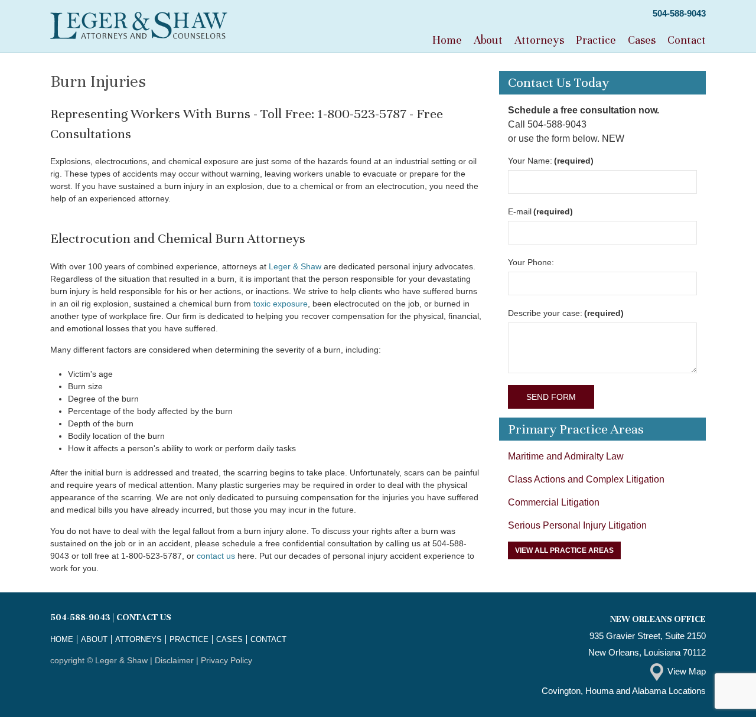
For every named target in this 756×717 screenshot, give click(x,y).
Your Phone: (531, 262)
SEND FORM (551, 397)
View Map (686, 671)
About (488, 40)
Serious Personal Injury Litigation (577, 525)
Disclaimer (174, 660)
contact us (216, 555)
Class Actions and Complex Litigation (586, 479)
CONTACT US (143, 617)
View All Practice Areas (564, 550)
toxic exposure (280, 303)
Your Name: (551, 160)
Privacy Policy (226, 660)
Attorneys (539, 40)
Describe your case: (566, 313)
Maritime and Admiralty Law (566, 456)
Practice (596, 40)
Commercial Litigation (553, 502)
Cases (642, 40)
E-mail (540, 211)
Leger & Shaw (295, 266)
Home (447, 40)
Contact (686, 40)
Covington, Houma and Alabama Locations (624, 691)
